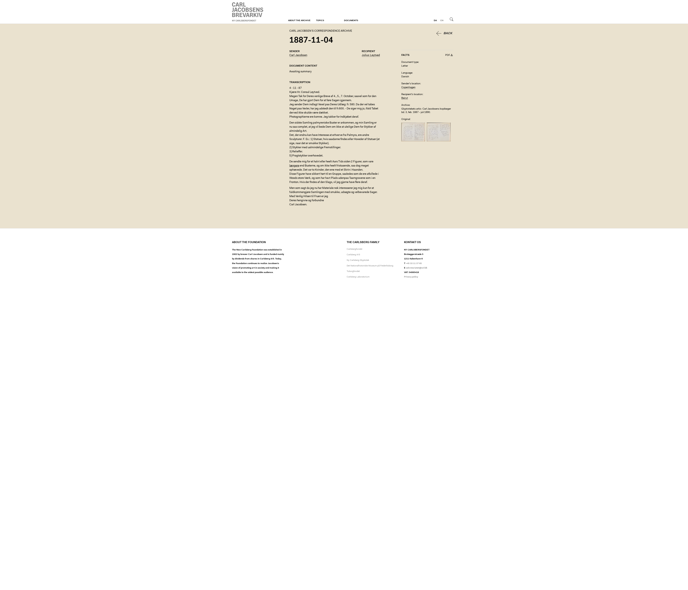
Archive (405, 105)
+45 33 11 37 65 (414, 263)
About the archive (299, 21)
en (441, 21)
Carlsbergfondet (354, 249)
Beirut (404, 98)
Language (406, 73)
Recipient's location (412, 94)
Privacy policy (411, 277)
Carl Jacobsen (298, 55)
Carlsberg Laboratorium (358, 277)
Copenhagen (408, 87)
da (435, 21)
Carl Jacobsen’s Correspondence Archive (248, 11)
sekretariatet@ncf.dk (416, 268)
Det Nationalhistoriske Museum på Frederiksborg (370, 266)
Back (447, 33)
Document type (409, 62)
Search (451, 19)
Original (405, 119)
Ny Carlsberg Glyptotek (358, 260)
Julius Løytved (371, 55)
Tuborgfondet (353, 271)
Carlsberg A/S (353, 255)
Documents (351, 21)
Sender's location (410, 84)
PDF (447, 55)
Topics (320, 21)
